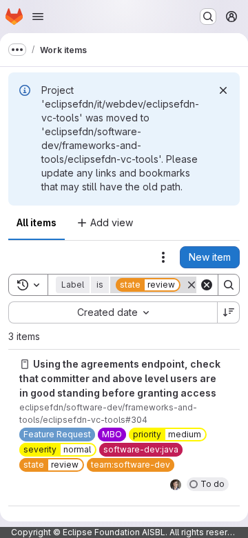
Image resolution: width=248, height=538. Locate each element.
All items (36, 222)
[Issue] (24, 364)
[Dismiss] (223, 90)
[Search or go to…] (208, 16)
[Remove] (191, 285)
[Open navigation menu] (38, 17)
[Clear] (206, 285)
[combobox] (112, 312)
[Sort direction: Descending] (229, 312)
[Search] (229, 285)
